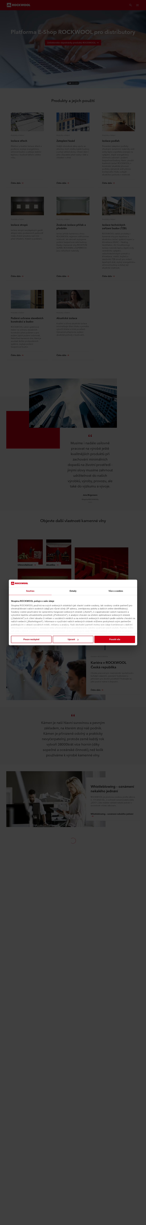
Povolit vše (114, 639)
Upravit (71, 639)
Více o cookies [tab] (116, 591)
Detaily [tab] (73, 591)
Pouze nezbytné (31, 639)
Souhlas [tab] (30, 591)
